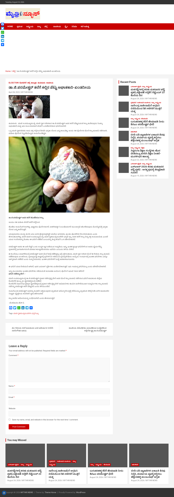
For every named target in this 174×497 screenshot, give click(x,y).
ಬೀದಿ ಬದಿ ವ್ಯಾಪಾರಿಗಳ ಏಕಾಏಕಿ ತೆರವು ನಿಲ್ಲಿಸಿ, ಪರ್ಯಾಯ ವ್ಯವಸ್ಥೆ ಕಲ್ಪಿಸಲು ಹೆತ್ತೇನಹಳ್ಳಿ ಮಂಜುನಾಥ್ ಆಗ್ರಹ (148, 137)
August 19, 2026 (137, 176)
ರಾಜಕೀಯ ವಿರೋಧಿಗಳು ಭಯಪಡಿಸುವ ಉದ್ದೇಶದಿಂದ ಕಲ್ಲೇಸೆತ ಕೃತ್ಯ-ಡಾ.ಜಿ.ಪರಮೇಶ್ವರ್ (87, 329)
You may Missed (16, 440)
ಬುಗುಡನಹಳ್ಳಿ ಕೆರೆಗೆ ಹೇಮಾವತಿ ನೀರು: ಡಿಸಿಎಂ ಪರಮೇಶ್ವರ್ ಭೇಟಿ (147, 123)
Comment (13, 355)
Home (10, 26)
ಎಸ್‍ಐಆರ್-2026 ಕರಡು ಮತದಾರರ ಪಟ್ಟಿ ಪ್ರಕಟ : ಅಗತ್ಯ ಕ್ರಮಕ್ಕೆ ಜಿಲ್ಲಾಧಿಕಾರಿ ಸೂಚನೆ (148, 169)
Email (12, 397)
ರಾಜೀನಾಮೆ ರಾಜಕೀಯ (144, 103)
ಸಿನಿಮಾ (74, 26)
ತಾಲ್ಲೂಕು (34, 83)
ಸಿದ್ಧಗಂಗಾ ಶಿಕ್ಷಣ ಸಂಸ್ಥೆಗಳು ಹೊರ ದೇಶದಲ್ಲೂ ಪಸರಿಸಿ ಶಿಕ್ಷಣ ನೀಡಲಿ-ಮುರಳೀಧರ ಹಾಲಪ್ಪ (146, 153)
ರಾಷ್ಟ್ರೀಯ (29, 26)
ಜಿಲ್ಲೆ (45, 26)
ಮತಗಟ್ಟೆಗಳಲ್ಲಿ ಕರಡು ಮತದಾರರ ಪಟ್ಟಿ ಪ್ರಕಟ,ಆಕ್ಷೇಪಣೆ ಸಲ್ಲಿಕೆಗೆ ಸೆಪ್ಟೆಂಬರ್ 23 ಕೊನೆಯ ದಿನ (148, 92)
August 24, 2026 (137, 99)
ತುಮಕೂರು (41, 83)
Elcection (14, 83)
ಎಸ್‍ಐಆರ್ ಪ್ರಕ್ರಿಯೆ (136, 86)
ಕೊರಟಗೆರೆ (22, 83)
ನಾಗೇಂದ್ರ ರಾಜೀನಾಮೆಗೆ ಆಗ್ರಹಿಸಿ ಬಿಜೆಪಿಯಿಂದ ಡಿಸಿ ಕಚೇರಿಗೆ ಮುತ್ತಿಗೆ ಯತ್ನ (146, 108)
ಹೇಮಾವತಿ (144, 119)
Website (12, 408)
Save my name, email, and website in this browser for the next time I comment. (45, 420)
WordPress (80, 492)
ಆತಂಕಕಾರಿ (134, 132)
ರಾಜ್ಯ (39, 26)
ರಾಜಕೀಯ (57, 26)
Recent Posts (128, 82)
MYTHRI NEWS (27, 92)
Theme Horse (50, 492)
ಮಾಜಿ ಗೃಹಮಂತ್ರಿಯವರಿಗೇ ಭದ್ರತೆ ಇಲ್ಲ (26, 313)
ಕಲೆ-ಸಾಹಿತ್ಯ (85, 26)
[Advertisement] (87, 51)
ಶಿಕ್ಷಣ (142, 148)
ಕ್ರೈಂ (66, 26)
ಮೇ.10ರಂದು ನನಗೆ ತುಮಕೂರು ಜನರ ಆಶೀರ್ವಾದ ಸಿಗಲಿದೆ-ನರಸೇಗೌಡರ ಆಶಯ (33, 329)
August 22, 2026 (137, 160)
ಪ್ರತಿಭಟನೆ (133, 103)
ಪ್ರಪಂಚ (19, 26)
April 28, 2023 (14, 92)
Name (12, 386)
